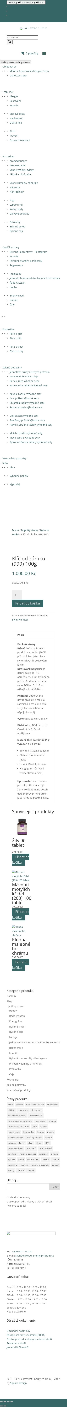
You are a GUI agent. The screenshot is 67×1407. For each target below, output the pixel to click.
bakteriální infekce (35, 1104)
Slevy (5, 463)
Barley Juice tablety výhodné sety (28, 385)
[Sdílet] (8, 1401)
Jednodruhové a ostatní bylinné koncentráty (35, 278)
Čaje (12, 304)
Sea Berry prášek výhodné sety (27, 420)
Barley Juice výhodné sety (24, 381)
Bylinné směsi (18, 226)
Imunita (14, 105)
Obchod (13, 11)
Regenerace (16, 265)
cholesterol (52, 1104)
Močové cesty (17, 113)
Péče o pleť (16, 333)
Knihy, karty (16, 209)
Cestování (15, 100)
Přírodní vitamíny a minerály (26, 260)
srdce (21, 1159)
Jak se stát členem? (17, 1347)
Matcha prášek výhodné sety (26, 433)
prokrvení (31, 1148)
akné (10, 1104)
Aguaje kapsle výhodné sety (25, 393)
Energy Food (17, 295)
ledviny (40, 1131)
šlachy (11, 1170)
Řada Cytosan (17, 282)
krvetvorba (28, 1131)
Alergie (14, 96)
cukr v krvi (23, 1110)
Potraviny (15, 222)
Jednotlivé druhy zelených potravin (30, 372)
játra (34, 1126)
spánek (11, 1159)
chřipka (11, 1110)
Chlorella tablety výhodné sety (27, 402)
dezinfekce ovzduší (17, 1115)
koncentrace (14, 1131)
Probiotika (15, 273)
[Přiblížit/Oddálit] (1, 1401)
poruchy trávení (15, 1148)
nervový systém (34, 1137)
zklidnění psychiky (40, 1164)
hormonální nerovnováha (20, 1120)
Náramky (15, 187)
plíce (30, 1143)
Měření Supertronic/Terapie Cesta (29, 71)
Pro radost (8, 156)
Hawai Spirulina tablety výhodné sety (31, 424)
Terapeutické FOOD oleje (24, 376)
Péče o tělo (16, 338)
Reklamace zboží (16, 1205)
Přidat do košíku (27, 603)
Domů (15, 530)
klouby (43, 1126)
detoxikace (37, 1110)
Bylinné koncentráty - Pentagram (28, 251)
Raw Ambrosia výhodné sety (26, 407)
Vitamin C (12, 1164)
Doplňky (11, 996)
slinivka (54, 1153)
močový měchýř (15, 1137)
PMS (47, 1143)
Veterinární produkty (14, 458)
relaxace (43, 1153)
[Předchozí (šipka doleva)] (1, 1405)
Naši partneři (16, 6)
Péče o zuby (16, 351)
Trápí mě (7, 91)
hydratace (40, 1120)
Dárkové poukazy (19, 213)
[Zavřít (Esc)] (11, 1401)
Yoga (12, 200)
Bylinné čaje (17, 231)
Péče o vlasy (16, 346)
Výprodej (15, 484)
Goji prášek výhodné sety (24, 415)
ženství (21, 1170)
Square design (18, 1383)
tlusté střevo (33, 1159)
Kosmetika (8, 329)
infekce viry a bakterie (18, 1126)
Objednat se (9, 66)
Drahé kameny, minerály (24, 182)
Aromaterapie (17, 165)
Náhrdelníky (17, 191)
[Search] (10, 42)
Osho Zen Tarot (18, 75)
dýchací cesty (36, 1115)
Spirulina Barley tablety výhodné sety (31, 442)
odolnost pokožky (16, 1143)
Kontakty (14, 15)
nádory (48, 1137)
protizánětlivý (45, 1148)
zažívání (24, 1164)
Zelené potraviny (12, 367)
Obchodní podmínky (18, 1197)
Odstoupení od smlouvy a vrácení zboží (29, 1201)
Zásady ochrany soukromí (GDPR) (25, 1335)
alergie (19, 1104)
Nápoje (14, 300)
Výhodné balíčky (19, 475)
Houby (13, 287)
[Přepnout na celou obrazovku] (4, 1401)
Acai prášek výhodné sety (24, 398)
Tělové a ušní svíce (20, 174)
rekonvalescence (28, 1153)
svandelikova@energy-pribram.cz (34, 1255)
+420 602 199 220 (22, 1251)
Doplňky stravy (10, 247)
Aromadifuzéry (18, 161)
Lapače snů (16, 204)
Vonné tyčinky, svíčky (22, 169)
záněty (55, 1164)
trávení (45, 1159)
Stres (12, 131)
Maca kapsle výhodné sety (25, 437)
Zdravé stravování (20, 140)
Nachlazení (16, 118)
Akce (12, 467)
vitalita (56, 1159)
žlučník (31, 1170)
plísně (39, 1143)
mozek (50, 1131)
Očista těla (16, 122)
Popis (20, 635)
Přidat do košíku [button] (20, 860)
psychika (12, 1153)
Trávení (14, 135)
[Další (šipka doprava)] (4, 1405)
